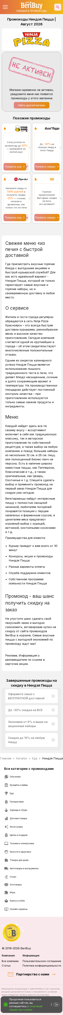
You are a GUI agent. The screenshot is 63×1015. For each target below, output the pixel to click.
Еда (34, 758)
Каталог (21, 758)
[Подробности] (53, 696)
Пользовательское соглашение (42, 961)
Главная (5, 758)
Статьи (6, 965)
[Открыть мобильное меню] (5, 7)
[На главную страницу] (31, 932)
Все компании (10, 961)
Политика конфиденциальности (42, 965)
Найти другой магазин (31, 105)
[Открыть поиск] (57, 7)
